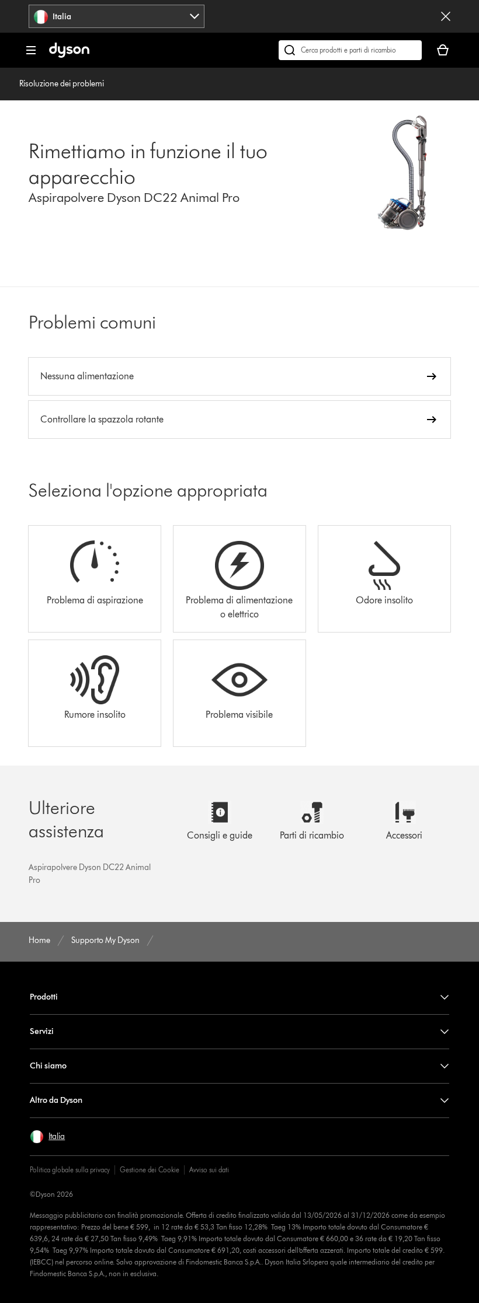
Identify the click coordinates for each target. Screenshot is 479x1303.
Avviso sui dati (209, 1169)
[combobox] (116, 16)
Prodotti (44, 997)
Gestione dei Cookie (149, 1169)
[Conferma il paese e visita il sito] (445, 16)
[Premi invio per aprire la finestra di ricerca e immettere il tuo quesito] (350, 50)
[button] (47, 1136)
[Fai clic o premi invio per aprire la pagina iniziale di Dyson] (69, 55)
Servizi (42, 1031)
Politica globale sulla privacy (70, 1169)
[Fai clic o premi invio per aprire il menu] (31, 50)
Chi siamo (48, 1066)
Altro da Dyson (56, 1100)
